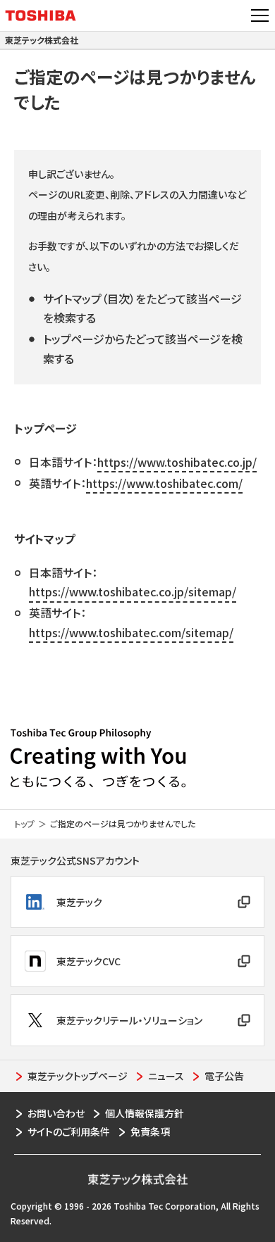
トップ (24, 823)
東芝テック (79, 902)
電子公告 (224, 1076)
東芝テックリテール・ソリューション (129, 1020)
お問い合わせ (56, 1113)
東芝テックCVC (88, 961)
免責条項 (150, 1131)
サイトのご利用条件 (69, 1131)
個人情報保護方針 (144, 1113)
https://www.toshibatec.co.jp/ (177, 461)
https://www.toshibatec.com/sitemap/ (131, 632)
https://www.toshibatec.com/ (164, 483)
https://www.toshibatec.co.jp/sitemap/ (132, 591)
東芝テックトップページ (78, 1076)
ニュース (166, 1076)
